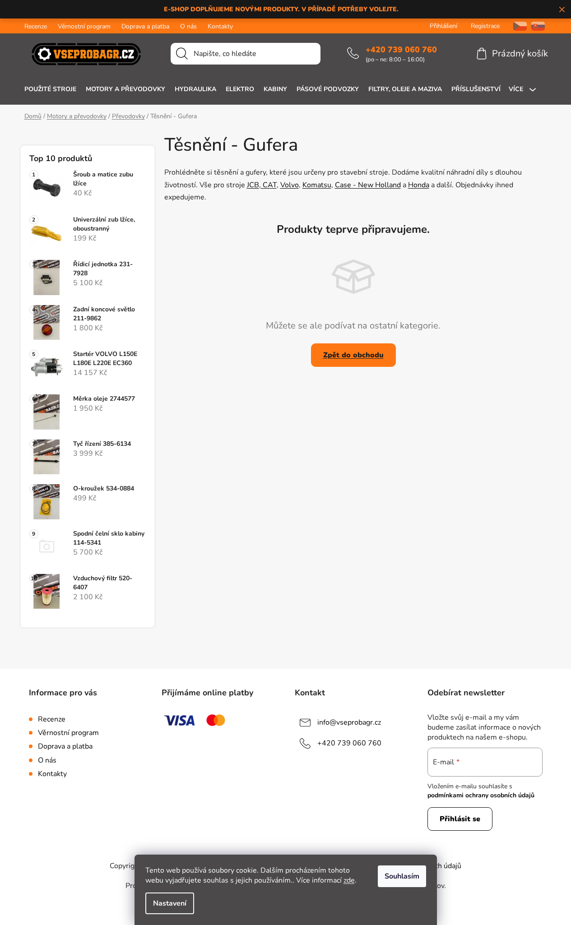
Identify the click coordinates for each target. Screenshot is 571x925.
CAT (269, 185)
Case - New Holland (368, 185)
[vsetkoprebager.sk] (538, 26)
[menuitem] (50, 89)
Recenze (35, 26)
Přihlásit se (460, 819)
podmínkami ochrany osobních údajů (480, 795)
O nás (188, 26)
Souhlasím (402, 876)
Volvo (289, 185)
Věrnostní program (84, 26)
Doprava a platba (145, 26)
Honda (418, 185)
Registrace (485, 26)
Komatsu (316, 185)
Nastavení (169, 903)
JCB (253, 185)
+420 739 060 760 (401, 49)
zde (349, 880)
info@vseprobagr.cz (349, 722)
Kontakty (220, 26)
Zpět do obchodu (353, 355)
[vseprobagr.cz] (516, 26)
